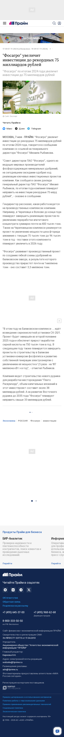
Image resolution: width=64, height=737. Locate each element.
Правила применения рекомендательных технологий (27, 704)
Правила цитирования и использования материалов (27, 697)
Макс (9, 128)
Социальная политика (13, 708)
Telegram (36, 128)
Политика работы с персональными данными (24, 701)
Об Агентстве (10, 597)
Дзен (22, 128)
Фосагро (35, 420)
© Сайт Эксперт (10, 116)
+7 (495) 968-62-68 (45, 614)
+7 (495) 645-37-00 (13, 612)
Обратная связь (12, 601)
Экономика (32, 38)
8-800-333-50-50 (13, 622)
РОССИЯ (23, 420)
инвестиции (49, 420)
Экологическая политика (14, 711)
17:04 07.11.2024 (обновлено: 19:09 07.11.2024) (25, 49)
